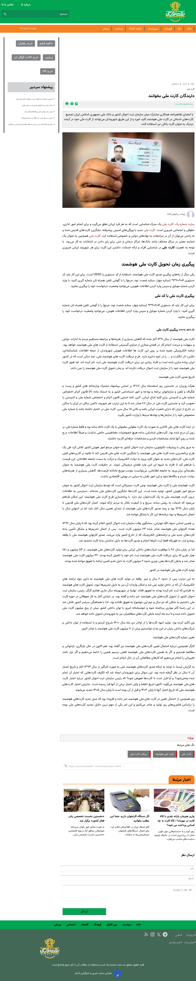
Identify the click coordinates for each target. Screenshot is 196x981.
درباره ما (26, 5)
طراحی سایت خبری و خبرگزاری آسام (93, 973)
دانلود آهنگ (135, 29)
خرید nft (47, 71)
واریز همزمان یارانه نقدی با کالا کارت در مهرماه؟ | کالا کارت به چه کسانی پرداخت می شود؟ (176, 820)
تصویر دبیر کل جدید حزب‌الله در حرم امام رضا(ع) (37, 118)
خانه (189, 29)
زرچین (49, 57)
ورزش (58, 925)
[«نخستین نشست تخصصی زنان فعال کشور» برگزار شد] (84, 800)
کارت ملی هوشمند (164, 754)
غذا (179, 29)
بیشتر (106, 29)
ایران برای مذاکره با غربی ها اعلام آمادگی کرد (38, 112)
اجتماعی (175, 84)
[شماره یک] (49, 957)
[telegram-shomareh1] (165, 934)
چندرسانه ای (175, 942)
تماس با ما (8, 5)
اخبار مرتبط (181, 780)
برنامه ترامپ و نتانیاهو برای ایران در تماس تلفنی (37, 105)
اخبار (184, 84)
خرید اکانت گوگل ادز (26, 57)
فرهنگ (98, 925)
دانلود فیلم (46, 43)
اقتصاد (85, 925)
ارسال (84, 911)
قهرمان (168, 29)
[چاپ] (66, 104)
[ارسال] (71, 104)
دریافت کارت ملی (138, 754)
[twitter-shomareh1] (158, 934)
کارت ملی (167, 224)
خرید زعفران (25, 43)
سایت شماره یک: (184, 224)
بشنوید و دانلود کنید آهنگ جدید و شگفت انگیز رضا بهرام (34, 99)
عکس (178, 935)
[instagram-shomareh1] (152, 934)
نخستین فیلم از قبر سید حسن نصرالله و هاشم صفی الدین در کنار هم (31, 124)
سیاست (126, 925)
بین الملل (112, 925)
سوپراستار (153, 29)
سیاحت (119, 29)
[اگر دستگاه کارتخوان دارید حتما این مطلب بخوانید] (129, 800)
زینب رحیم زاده (176, 214)
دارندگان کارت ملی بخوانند (171, 96)
